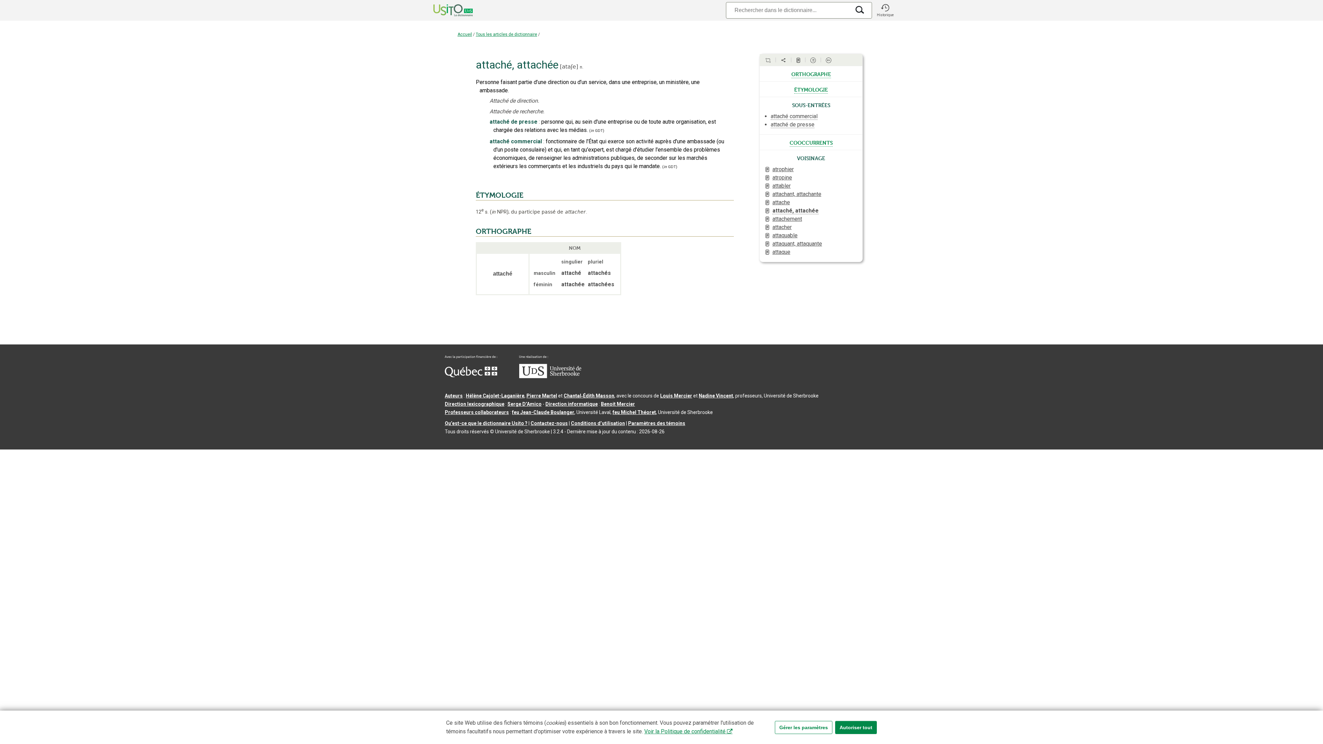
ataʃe (569, 66)
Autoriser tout (856, 727)
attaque (781, 252)
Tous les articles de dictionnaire (506, 34)
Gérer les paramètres (803, 727)
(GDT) (596, 130)
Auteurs (454, 396)
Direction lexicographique (474, 404)
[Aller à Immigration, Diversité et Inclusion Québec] (471, 375)
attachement (787, 219)
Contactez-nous (549, 423)
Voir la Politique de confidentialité (685, 731)
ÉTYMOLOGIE (499, 195)
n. (581, 67)
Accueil (465, 34)
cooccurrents (811, 142)
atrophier (783, 169)
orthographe (811, 74)
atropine (782, 177)
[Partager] (783, 60)
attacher (782, 227)
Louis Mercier (676, 396)
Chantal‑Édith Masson (589, 396)
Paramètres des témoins (656, 423)
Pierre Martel (541, 396)
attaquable (785, 235)
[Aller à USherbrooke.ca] (550, 376)
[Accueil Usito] (445, 10)
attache (781, 202)
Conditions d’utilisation (598, 423)
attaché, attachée (795, 210)
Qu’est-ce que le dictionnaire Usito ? (486, 423)
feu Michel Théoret (634, 412)
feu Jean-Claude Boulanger (543, 412)
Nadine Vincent (716, 396)
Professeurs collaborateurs (477, 412)
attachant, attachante (796, 194)
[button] (885, 10)
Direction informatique (571, 404)
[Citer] (768, 60)
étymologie (811, 89)
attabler (781, 186)
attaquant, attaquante (797, 243)
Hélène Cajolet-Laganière (495, 396)
